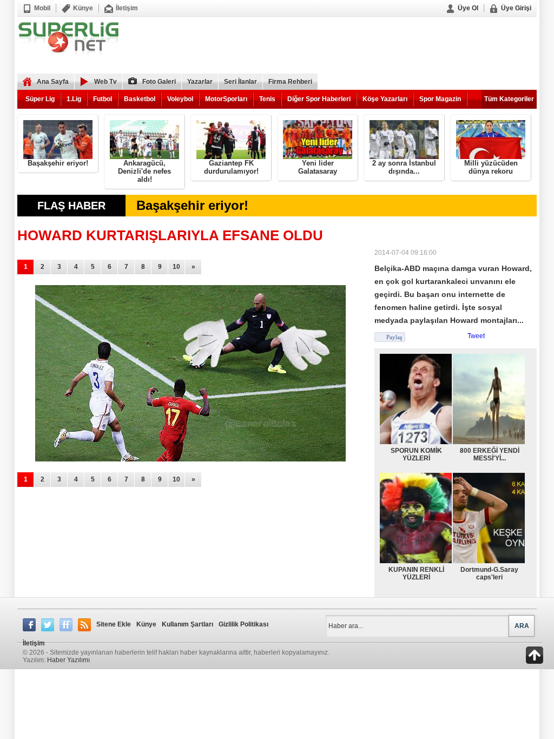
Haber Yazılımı (68, 660)
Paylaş (394, 337)
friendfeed (66, 624)
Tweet (476, 336)
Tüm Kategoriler (509, 99)
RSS (84, 624)
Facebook (29, 624)
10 (176, 266)
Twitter (47, 624)
